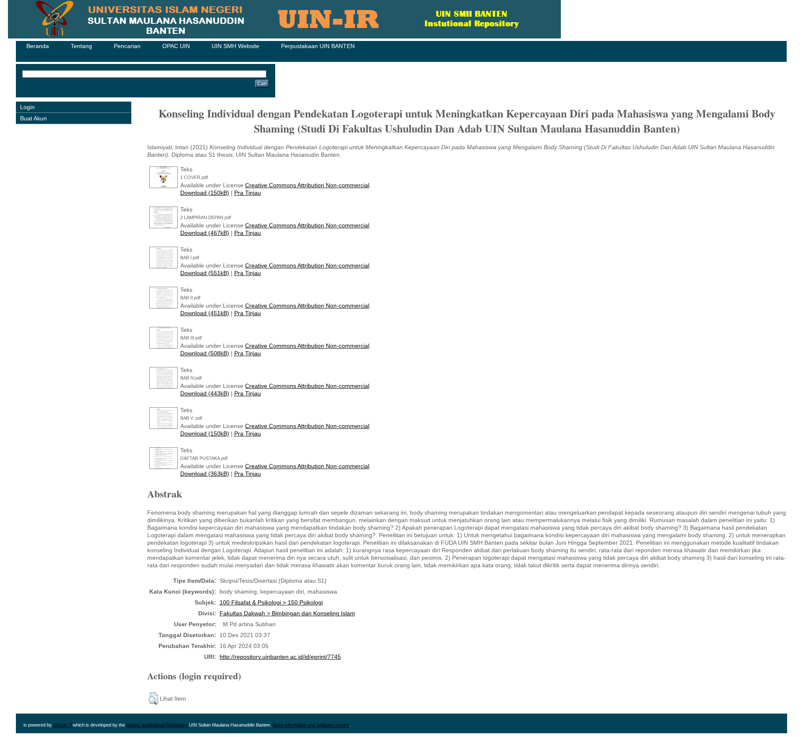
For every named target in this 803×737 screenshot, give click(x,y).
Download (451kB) (204, 313)
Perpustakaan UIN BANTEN (318, 46)
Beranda (37, 46)
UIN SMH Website (235, 46)
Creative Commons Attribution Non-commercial (307, 185)
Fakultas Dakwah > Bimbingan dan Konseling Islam (287, 613)
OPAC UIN (176, 46)
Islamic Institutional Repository (157, 724)
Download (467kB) (204, 233)
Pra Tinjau (247, 192)
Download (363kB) (204, 473)
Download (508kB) (204, 353)
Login (27, 107)
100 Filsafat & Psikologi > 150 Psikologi (271, 602)
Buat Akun (33, 118)
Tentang (81, 46)
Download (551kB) (204, 273)
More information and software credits (311, 724)
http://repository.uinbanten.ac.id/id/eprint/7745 (280, 656)
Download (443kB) (204, 393)
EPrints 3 (62, 724)
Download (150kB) (204, 192)
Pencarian (127, 46)
